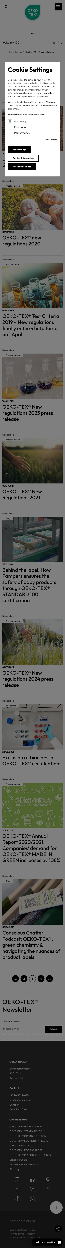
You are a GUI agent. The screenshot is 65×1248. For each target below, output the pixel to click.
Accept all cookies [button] (22, 166)
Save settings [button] (19, 149)
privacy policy (47, 93)
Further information (23, 158)
